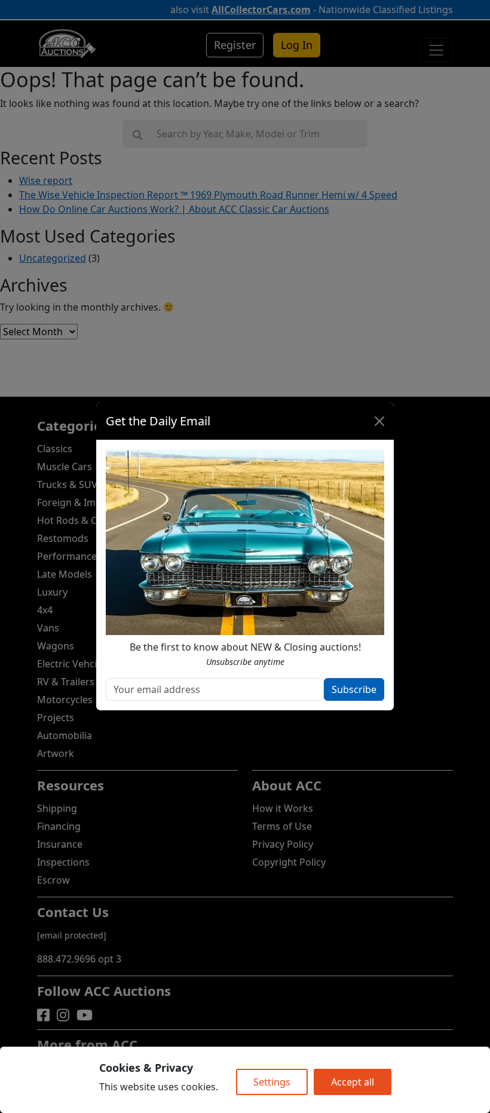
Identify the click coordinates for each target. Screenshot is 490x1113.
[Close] (379, 421)
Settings (271, 1082)
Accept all (352, 1082)
